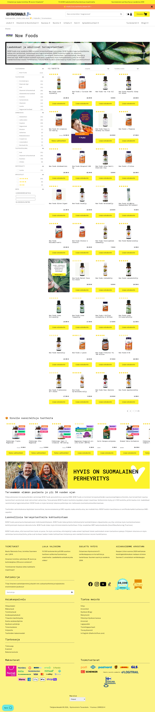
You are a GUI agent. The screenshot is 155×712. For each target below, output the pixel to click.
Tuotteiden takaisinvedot (15, 633)
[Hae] (121, 14)
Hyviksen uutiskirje (12, 624)
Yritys (83, 606)
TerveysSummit (87, 630)
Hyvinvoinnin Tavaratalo (79, 707)
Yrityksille (37, 18)
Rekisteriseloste (11, 652)
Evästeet (8, 649)
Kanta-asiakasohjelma (14, 621)
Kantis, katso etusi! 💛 (24, 18)
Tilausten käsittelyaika (14, 618)
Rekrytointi (85, 615)
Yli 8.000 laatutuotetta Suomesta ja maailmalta (77, 2)
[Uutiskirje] (72, 592)
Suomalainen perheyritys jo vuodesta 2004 (128, 2)
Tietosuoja (9, 646)
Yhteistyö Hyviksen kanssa (91, 618)
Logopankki (85, 624)
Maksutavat (9, 609)
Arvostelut (85, 609)
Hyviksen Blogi (86, 612)
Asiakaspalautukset (12, 615)
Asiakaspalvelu (10, 18)
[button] (142, 14)
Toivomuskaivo (47, 18)
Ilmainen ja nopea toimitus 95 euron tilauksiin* (25, 2)
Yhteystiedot (10, 606)
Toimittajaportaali (88, 627)
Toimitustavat (10, 612)
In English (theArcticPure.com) (92, 633)
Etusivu (7, 29)
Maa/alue (73, 696)
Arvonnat (84, 621)
